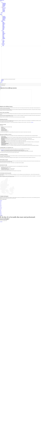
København (1, 200)
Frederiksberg (4, 23)
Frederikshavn (4, 33)
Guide (0, 86)
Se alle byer (4, 11)
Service (2, 2)
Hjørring (3, 34)
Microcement (4, 5)
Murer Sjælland (4, 7)
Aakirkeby (4, 44)
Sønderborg (4, 38)
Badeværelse (4, 19)
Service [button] (2, 15)
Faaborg (3, 40)
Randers (1, 205)
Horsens (3, 35)
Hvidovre (3, 26)
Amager (0, 206)
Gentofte (3, 24)
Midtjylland (4, 9)
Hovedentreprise (4, 3)
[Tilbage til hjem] (1, 14)
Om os (2, 12)
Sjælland (2, 21)
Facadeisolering (4, 4)
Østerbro (3, 28)
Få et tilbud (2, 79)
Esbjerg (3, 32)
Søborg (3, 29)
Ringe (3, 42)
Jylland (2, 30)
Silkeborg (4, 37)
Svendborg (4, 43)
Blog (1, 81)
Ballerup (3, 22)
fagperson (32, 122)
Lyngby (3, 27)
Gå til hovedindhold (2, 0)
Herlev (3, 25)
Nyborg (3, 41)
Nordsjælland (4, 8)
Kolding (3, 36)
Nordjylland (4, 10)
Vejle (3, 39)
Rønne (3, 45)
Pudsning (3, 6)
